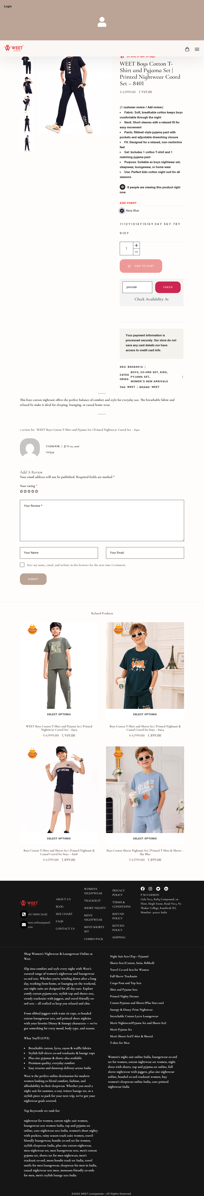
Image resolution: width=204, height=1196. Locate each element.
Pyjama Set (140, 377)
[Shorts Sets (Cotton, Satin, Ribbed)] (143, 963)
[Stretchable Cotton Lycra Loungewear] (143, 1016)
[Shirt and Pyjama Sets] (143, 989)
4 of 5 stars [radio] (32, 491)
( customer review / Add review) (141, 107)
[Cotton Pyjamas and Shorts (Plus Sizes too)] (143, 1003)
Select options (59, 714)
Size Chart (128, 203)
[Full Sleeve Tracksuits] (143, 976)
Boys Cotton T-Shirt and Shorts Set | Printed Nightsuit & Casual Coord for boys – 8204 (145, 728)
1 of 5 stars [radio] (21, 491)
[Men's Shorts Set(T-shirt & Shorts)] (143, 1036)
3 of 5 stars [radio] (28, 491)
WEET (131, 387)
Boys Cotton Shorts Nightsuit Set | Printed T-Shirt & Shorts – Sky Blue (145, 852)
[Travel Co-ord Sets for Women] (143, 970)
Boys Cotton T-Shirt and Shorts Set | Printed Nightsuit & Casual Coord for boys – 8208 (59, 852)
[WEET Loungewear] (14, 48)
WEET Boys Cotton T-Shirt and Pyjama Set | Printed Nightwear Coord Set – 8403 (59, 728)
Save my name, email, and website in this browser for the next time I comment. (76, 565)
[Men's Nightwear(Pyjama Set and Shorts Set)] (143, 1023)
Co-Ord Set (149, 372)
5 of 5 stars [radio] (36, 491)
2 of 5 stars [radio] (25, 491)
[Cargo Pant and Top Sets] (143, 983)
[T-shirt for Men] (143, 1043)
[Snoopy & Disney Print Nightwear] (143, 1009)
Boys (135, 372)
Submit (33, 579)
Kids (163, 372)
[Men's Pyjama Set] (143, 1029)
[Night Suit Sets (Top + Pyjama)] (143, 956)
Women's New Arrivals (149, 381)
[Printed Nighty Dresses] (143, 996)
